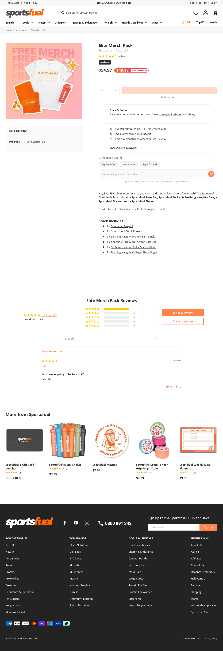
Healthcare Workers (203, 572)
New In (10, 551)
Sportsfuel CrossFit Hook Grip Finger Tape (152, 466)
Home (9, 30)
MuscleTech (76, 572)
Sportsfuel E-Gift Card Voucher (20, 466)
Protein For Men (138, 585)
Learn (214, 2)
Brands (10, 22)
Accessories (21, 30)
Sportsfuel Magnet (122, 226)
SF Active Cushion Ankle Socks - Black (133, 247)
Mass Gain (135, 572)
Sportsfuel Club (200, 612)
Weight (109, 22)
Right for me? (150, 164)
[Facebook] (65, 523)
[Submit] (63, 12)
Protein (42, 22)
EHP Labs (75, 551)
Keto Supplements (140, 565)
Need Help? (30, 2)
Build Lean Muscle (140, 545)
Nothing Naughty (80, 585)
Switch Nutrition (79, 605)
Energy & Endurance (85, 22)
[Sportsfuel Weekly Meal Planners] (198, 440)
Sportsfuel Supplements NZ (24, 638)
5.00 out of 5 (49, 315)
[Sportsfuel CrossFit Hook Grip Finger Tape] (155, 440)
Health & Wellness (132, 22)
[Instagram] (87, 523)
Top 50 (10, 545)
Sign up (208, 527)
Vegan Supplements (140, 605)
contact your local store (170, 114)
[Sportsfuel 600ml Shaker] (68, 440)
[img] (50, 361)
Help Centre (198, 578)
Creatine (60, 22)
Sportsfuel (122, 50)
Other (155, 22)
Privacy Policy (211, 638)
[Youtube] (76, 523)
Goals (25, 22)
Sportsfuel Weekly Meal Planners (195, 466)
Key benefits (108, 164)
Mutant (74, 578)
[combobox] (118, 12)
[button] (215, 13)
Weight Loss (13, 605)
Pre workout (13, 578)
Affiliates (196, 558)
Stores (194, 598)
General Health (138, 558)
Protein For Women (140, 592)
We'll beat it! (144, 134)
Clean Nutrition (79, 545)
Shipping (120, 147)
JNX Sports (76, 558)
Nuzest (74, 592)
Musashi (74, 565)
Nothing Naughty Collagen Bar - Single (134, 252)
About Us (196, 545)
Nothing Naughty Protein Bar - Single (133, 236)
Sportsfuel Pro (198, 2)
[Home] (29, 524)
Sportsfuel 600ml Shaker (126, 231)
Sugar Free (135, 598)
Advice (195, 551)
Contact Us (197, 565)
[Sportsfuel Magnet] (111, 440)
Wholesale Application (204, 605)
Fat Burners (13, 598)
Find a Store (13, 2)
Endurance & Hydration (20, 592)
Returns (132, 147)
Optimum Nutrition (81, 598)
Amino (9, 565)
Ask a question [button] (182, 321)
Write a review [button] (183, 313)
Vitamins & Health (16, 612)
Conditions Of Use (191, 638)
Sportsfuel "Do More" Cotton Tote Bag (133, 241)
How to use (128, 164)
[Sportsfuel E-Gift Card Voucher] (25, 440)
